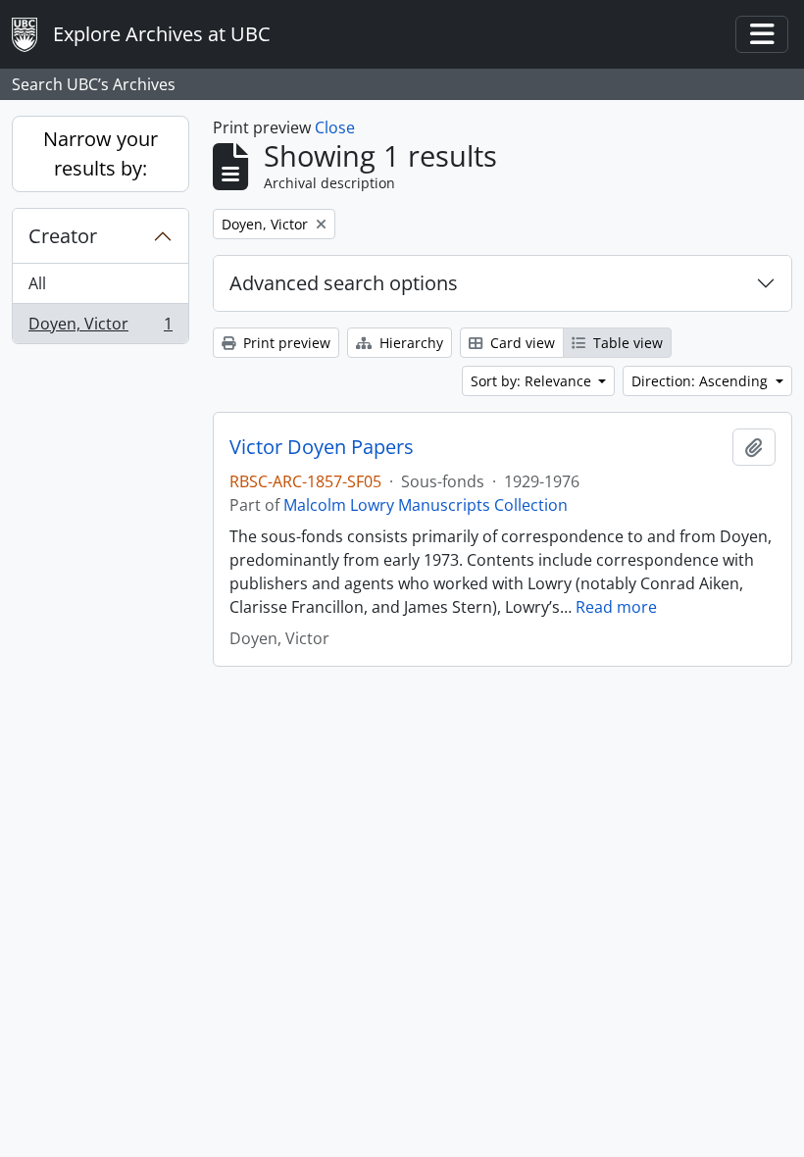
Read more (616, 607)
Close (335, 127)
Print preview (284, 342)
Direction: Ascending (701, 381)
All (37, 283)
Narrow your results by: (100, 153)
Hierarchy (409, 342)
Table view (626, 342)
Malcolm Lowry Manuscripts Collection (425, 505)
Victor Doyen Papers (321, 447)
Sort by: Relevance (533, 381)
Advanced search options (343, 283)
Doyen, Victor (100, 328)
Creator (62, 236)
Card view (520, 342)
